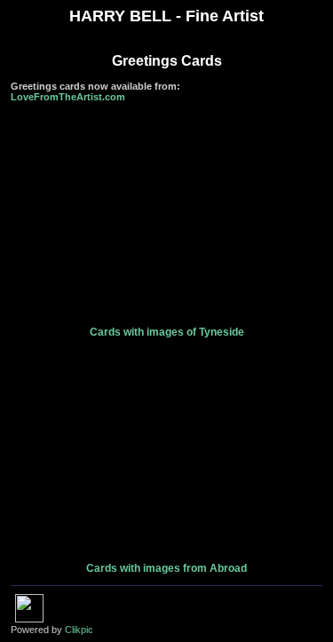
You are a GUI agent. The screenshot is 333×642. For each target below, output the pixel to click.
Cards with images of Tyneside (167, 332)
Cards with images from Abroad (166, 568)
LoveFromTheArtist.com (68, 96)
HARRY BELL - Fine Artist (166, 16)
